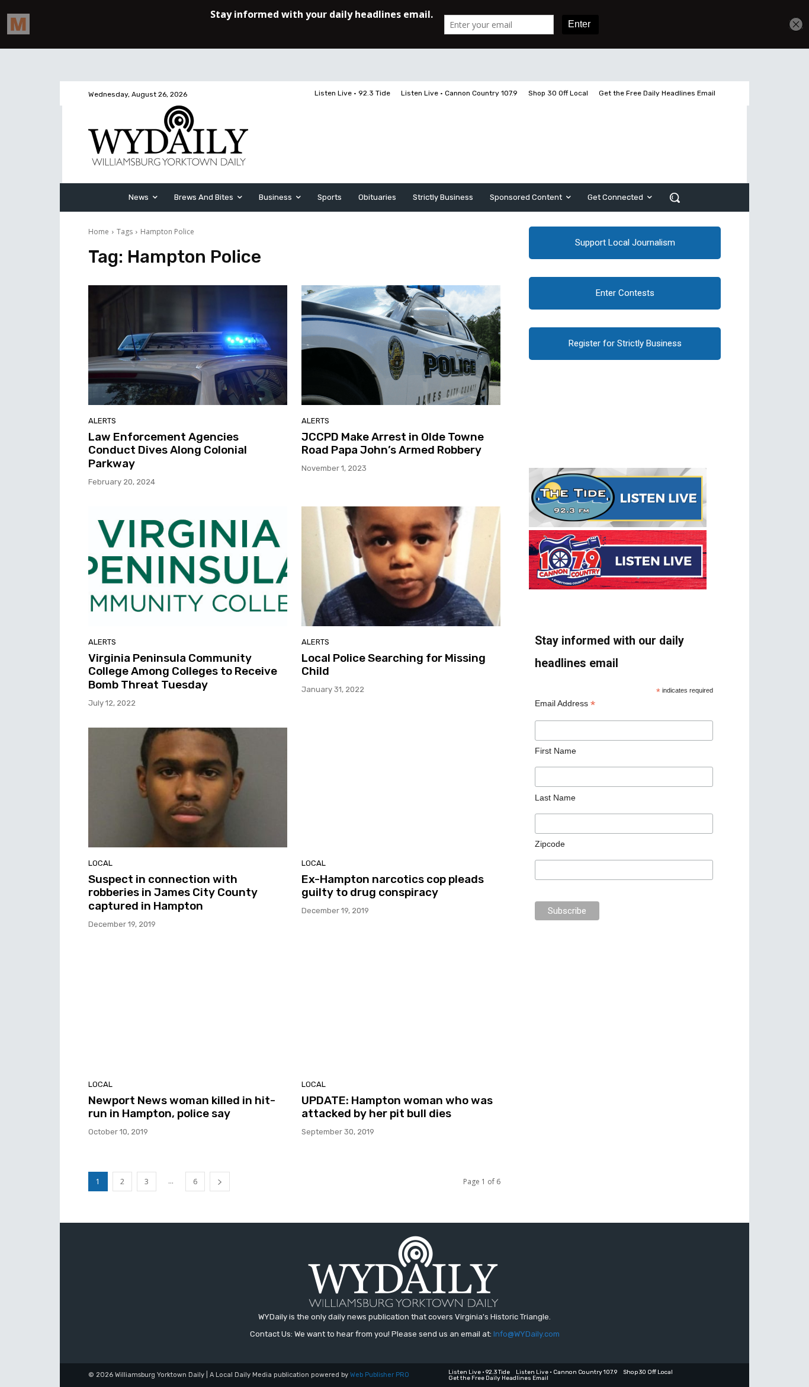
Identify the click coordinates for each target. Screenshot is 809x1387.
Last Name (555, 797)
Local (100, 863)
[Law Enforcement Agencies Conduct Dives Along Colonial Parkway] (187, 345)
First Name (555, 750)
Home (98, 232)
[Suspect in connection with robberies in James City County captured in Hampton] (187, 787)
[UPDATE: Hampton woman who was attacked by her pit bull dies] (400, 1009)
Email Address (565, 703)
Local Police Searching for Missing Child (393, 664)
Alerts (102, 421)
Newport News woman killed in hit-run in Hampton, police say (181, 1107)
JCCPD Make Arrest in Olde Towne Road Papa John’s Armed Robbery (392, 443)
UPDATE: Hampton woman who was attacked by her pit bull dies (397, 1107)
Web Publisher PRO (379, 1375)
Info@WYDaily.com (526, 1333)
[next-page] (220, 1181)
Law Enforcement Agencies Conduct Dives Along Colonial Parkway (167, 450)
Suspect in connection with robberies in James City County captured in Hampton (173, 892)
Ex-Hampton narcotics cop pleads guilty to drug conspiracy (392, 886)
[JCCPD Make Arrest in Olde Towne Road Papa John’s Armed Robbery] (400, 345)
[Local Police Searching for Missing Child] (400, 566)
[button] (674, 197)
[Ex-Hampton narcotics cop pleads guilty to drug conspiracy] (400, 787)
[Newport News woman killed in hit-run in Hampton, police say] (187, 1009)
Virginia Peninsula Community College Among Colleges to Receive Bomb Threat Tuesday (182, 671)
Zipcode (550, 844)
